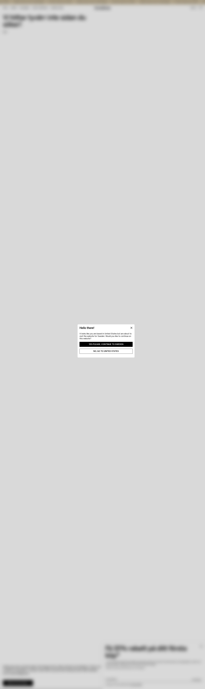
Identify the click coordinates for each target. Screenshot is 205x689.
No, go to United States (106, 351)
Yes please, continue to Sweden (106, 344)
